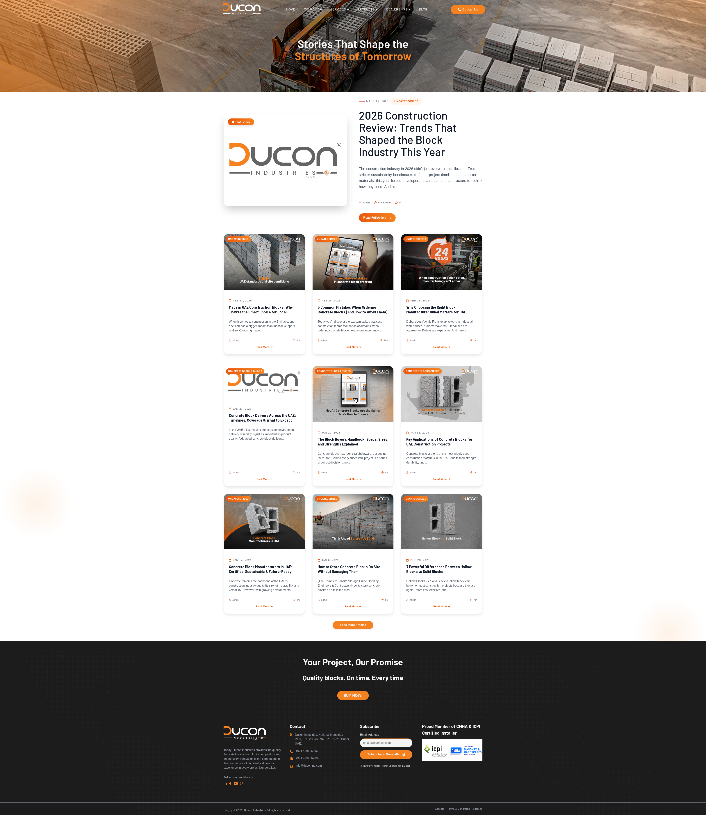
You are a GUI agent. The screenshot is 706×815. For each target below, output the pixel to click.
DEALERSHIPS (396, 9)
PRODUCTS (366, 9)
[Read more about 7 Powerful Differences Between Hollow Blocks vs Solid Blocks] (441, 522)
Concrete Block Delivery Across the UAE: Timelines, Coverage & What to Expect (262, 417)
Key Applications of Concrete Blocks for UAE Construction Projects (439, 441)
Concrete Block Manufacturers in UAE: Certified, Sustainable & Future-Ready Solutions (260, 569)
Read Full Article (374, 217)
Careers (439, 808)
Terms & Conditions (458, 808)
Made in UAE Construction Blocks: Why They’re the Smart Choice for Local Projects (261, 309)
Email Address (369, 734)
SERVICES (338, 9)
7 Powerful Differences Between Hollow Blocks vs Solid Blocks (439, 569)
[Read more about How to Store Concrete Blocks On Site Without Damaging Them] (353, 522)
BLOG (423, 9)
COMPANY (311, 9)
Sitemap (477, 808)
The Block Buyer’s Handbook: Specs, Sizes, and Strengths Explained (353, 441)
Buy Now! (353, 695)
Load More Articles (353, 624)
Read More (262, 346)
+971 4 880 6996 (307, 750)
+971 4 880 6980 (307, 758)
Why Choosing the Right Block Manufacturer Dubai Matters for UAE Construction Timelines (436, 309)
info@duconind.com (309, 765)
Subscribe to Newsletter (384, 754)
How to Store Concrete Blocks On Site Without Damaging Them (349, 569)
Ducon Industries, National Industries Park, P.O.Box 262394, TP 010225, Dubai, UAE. (322, 739)
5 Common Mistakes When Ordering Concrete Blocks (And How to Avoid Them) (352, 309)
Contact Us (470, 9)
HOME (290, 9)
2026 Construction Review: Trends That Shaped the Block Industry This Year (408, 133)
